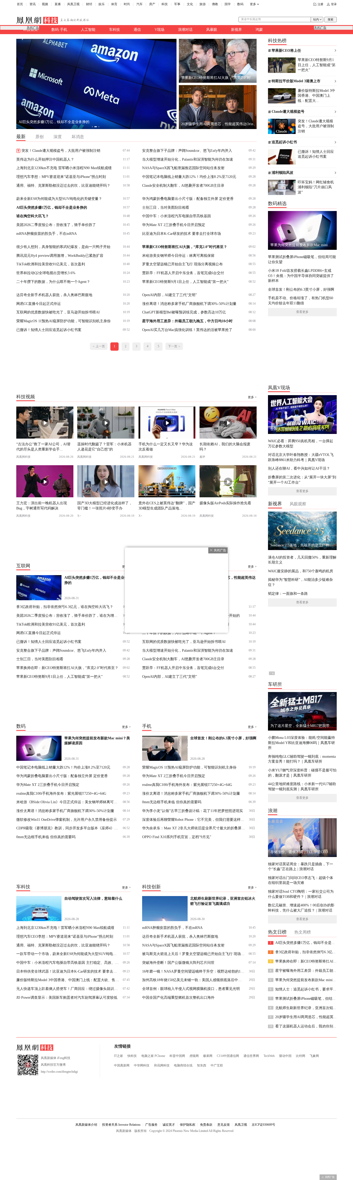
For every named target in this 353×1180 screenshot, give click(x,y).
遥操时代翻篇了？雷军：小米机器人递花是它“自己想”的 (104, 446)
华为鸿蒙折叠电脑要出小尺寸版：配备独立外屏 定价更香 (188, 199)
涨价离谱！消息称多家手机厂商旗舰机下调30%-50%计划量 (189, 304)
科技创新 (151, 886)
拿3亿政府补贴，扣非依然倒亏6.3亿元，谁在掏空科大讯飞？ (67, 122)
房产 (152, 4)
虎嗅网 (194, 1056)
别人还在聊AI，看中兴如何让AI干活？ (299, 468)
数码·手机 (59, 29)
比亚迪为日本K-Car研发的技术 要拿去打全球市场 (181, 233)
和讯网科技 (162, 1065)
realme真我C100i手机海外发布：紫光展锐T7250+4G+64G (61, 793)
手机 (146, 726)
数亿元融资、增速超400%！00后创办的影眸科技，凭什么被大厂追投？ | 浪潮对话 (301, 907)
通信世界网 (251, 1056)
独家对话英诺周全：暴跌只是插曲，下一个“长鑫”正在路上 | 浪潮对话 (300, 866)
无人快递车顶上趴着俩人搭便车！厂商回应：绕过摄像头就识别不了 (67, 989)
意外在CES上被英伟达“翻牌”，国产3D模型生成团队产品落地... (167, 505)
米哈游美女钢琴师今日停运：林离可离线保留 (178, 255)
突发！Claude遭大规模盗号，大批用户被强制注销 (60, 150)
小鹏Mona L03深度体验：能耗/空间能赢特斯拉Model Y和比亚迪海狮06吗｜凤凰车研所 (301, 742)
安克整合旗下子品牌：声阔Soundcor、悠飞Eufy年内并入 (187, 150)
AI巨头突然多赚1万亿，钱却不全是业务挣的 (51, 207)
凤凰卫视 (73, 4)
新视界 (236, 29)
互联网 (23, 565)
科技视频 (25, 396)
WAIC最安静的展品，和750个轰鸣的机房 (300, 571)
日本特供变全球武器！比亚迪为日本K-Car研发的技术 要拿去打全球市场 (67, 971)
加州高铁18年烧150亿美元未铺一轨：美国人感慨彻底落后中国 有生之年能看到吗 (193, 980)
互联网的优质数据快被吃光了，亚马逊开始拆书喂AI (58, 312)
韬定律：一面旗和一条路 (288, 593)
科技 (165, 4)
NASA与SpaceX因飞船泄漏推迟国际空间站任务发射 (183, 168)
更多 (253, 4)
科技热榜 (277, 40)
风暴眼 (211, 29)
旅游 (202, 4)
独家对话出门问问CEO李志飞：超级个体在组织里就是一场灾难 (300, 880)
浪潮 (272, 810)
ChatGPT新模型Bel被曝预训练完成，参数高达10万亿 (184, 312)
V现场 (159, 29)
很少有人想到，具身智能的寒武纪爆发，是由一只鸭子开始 (63, 247)
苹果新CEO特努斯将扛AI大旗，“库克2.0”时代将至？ (184, 247)
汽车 (139, 4)
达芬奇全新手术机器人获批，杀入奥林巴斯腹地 (54, 295)
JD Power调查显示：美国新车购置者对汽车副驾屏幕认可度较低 (66, 997)
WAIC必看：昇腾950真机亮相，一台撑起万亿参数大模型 (300, 443)
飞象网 (314, 1056)
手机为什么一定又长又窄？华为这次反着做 (166, 446)
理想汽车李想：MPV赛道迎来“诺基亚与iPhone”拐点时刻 (61, 177)
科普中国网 (177, 1056)
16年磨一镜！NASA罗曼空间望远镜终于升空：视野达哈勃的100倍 (193, 971)
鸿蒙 (259, 29)
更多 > (252, 397)
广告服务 (151, 1124)
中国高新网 (121, 1065)
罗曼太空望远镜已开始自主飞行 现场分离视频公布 (182, 264)
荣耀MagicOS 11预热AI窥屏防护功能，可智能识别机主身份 (63, 321)
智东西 (201, 1065)
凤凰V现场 (279, 387)
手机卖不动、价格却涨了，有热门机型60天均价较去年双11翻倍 (300, 300)
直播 (58, 4)
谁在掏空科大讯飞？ (32, 216)
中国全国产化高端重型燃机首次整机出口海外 (178, 997)
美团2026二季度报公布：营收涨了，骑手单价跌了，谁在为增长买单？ (67, 615)
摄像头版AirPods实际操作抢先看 (225, 503)
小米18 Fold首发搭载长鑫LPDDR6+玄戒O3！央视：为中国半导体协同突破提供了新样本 (301, 275)
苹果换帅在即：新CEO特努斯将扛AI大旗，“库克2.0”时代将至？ (67, 668)
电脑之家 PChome (153, 1056)
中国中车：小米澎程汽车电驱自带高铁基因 (176, 216)
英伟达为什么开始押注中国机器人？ (45, 159)
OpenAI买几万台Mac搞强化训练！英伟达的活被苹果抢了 (187, 330)
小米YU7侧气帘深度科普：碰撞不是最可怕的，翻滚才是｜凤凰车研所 (302, 772)
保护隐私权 (187, 1124)
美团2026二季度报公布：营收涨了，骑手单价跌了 (56, 225)
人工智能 (88, 29)
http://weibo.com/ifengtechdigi (59, 1071)
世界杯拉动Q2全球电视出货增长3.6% (45, 273)
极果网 (207, 1056)
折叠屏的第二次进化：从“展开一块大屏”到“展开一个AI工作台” (302, 479)
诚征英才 (169, 1124)
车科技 (114, 29)
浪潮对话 (185, 29)
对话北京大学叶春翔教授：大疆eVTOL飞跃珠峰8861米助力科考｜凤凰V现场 (301, 457)
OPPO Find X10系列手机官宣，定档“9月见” (176, 837)
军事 (177, 4)
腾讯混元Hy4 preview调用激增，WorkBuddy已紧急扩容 (59, 255)
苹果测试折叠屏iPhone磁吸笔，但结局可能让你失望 (302, 259)
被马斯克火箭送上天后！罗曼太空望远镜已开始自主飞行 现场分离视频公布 (193, 954)
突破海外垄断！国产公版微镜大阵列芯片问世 (178, 962)
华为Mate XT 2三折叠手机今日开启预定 (173, 225)
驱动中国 (285, 1056)
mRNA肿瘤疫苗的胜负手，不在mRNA (46, 233)
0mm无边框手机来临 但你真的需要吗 (45, 837)
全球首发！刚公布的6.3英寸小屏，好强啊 (301, 289)
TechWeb (269, 1056)
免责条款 (206, 1124)
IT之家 (118, 1056)
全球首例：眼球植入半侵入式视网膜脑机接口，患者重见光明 (191, 989)
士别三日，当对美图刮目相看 (165, 207)
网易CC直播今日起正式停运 (38, 304)
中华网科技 (141, 1065)
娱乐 (101, 4)
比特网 (300, 1056)
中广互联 (217, 1065)
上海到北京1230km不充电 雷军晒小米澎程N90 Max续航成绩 (64, 168)
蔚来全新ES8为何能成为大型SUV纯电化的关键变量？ (59, 199)
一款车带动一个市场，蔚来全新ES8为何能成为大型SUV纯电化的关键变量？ (67, 954)
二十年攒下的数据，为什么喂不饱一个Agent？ (53, 282)
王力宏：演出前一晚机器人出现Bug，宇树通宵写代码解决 (41, 505)
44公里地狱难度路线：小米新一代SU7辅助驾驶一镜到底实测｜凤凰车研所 (302, 786)
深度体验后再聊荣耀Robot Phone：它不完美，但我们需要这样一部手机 (193, 819)
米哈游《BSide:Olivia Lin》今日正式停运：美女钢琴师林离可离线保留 (67, 802)
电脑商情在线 (183, 1065)
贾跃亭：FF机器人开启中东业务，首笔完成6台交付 (183, 273)
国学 (228, 4)
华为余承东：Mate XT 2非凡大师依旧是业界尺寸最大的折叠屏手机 (193, 828)
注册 (320, 4)
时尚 (127, 4)
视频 (45, 4)
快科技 (132, 1056)
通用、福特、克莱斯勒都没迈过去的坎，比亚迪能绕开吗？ (63, 185)
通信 (137, 29)
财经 (89, 4)
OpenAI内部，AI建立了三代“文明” (169, 295)
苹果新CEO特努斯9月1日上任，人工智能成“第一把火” (185, 282)
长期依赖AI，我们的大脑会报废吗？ (224, 446)
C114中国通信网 (228, 1056)
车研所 (275, 684)
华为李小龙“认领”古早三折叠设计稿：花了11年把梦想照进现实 (192, 811)
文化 (190, 4)
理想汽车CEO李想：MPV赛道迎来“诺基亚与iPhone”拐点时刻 (64, 936)
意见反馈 (223, 1124)
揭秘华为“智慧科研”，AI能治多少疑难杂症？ (300, 582)
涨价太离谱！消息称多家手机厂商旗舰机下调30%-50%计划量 (65, 811)
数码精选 (277, 203)
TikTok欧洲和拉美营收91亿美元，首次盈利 (50, 264)
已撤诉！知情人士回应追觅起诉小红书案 (48, 330)
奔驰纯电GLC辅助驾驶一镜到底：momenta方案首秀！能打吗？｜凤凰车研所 (302, 758)
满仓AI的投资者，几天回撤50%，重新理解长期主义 (302, 559)
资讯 (32, 4)
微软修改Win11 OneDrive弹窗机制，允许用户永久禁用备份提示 (66, 819)
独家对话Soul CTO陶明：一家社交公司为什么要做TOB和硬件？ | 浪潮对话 (301, 893)
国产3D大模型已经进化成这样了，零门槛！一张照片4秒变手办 (104, 505)
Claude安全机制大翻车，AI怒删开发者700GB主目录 (183, 185)
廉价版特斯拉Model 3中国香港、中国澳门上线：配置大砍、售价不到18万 (67, 980)
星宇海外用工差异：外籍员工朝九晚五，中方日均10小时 (187, 321)
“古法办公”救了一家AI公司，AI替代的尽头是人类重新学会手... (43, 446)
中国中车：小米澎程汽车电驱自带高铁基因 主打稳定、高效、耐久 (67, 962)
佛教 (215, 4)
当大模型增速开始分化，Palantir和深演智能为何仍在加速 (187, 159)
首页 (20, 4)
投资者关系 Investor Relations (121, 1124)
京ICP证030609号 (263, 1124)
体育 (114, 4)
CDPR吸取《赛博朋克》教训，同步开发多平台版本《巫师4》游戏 (67, 828)
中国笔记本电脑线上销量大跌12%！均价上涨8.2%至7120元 (189, 177)
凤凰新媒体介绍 (86, 1124)
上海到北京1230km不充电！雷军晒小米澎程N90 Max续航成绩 (65, 928)
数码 (240, 4)
